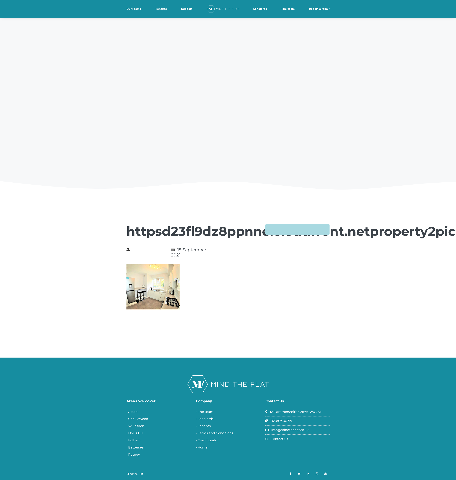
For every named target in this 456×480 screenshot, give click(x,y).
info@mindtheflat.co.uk (290, 430)
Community (207, 440)
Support (186, 9)
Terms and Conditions (215, 433)
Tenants (161, 9)
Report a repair (319, 9)
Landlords (260, 9)
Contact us (279, 439)
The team (288, 9)
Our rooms (133, 9)
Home (203, 447)
